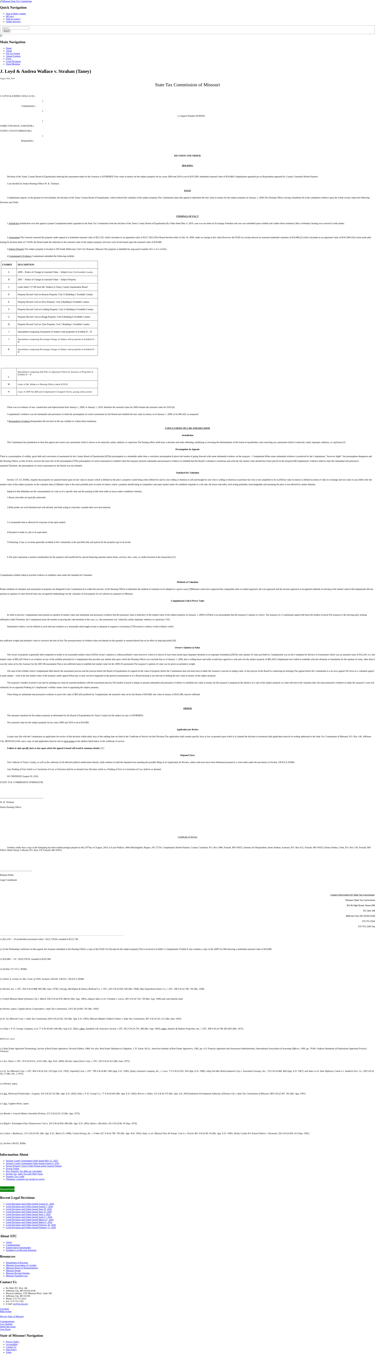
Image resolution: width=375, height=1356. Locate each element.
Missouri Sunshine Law (17, 1276)
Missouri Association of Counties (21, 1265)
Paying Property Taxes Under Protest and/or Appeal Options (34, 1166)
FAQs (8, 58)
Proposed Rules (7, 1189)
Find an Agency (13, 19)
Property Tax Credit (15, 1176)
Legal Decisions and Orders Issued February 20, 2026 (31, 1225)
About (9, 51)
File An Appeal (13, 53)
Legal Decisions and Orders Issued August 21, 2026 (30, 1204)
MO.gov (10, 16)
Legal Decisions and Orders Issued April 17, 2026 (29, 1217)
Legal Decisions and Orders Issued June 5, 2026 (28, 1214)
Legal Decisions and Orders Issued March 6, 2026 (29, 1222)
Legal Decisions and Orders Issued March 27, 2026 (29, 1219)
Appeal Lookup (13, 56)
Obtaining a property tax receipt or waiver (25, 1179)
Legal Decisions (13, 61)
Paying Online (12, 1168)
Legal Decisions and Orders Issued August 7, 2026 (29, 1206)
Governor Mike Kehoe (6, 1310)
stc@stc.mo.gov (20, 1304)
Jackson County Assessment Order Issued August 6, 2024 (32, 1163)
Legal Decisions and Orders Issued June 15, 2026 (29, 1212)
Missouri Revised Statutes (18, 1273)
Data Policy (11, 1349)
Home (9, 48)
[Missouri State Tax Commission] (16, 1)
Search (7, 31)
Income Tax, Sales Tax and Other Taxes (24, 1174)
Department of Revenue (17, 1262)
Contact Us (11, 1347)
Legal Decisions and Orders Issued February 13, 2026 (31, 1227)
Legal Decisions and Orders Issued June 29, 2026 (29, 1209)
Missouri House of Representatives (22, 1268)
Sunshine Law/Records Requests (21, 1250)
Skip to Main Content (16, 13)
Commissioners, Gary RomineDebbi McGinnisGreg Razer (8, 1325)
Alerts (8, 1352)
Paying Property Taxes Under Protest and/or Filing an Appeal (28, 1184)
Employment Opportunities (18, 1247)
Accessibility (12, 1344)
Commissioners (13, 1245)
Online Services (13, 21)
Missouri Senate (13, 1270)
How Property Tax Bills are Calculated (24, 1171)
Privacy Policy (12, 1341)
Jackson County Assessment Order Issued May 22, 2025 (32, 1160)
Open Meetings (13, 64)
